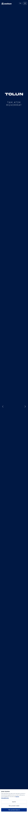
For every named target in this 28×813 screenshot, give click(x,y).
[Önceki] (3, 406)
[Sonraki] (25, 406)
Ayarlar (14, 801)
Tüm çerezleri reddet (14, 805)
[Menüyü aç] (25, 3)
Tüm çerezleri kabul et (14, 809)
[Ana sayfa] (11, 4)
